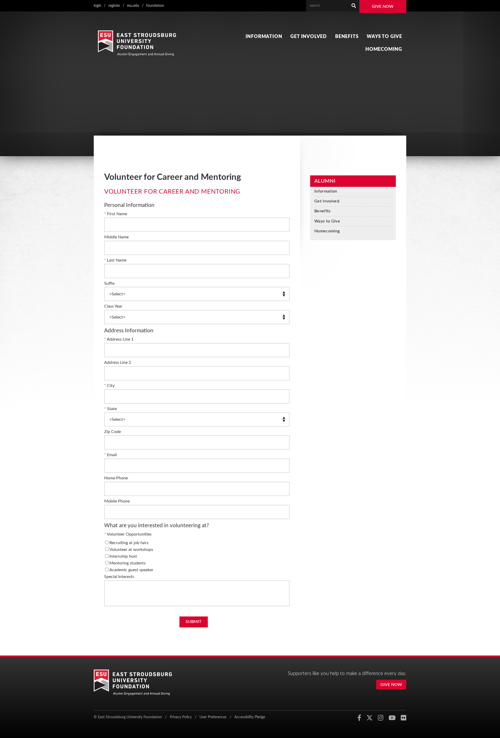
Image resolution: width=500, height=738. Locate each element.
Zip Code (112, 432)
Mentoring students (127, 563)
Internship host (123, 556)
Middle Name (116, 237)
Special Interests (119, 577)
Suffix (109, 283)
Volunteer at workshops (131, 550)
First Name (117, 214)
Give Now (382, 6)
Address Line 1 (120, 339)
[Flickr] (403, 718)
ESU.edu (133, 6)
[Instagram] (380, 718)
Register (114, 6)
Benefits (346, 36)
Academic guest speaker (131, 570)
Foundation (155, 6)
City (111, 386)
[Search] (353, 5)
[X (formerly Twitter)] (369, 718)
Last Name (116, 260)
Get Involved (308, 36)
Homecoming (383, 49)
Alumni (324, 181)
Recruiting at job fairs (128, 543)
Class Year (113, 306)
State (112, 409)
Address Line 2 (117, 362)
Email (112, 455)
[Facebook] (359, 718)
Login (97, 6)
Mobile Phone (117, 501)
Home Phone (116, 478)
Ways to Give (384, 36)
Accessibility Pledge (249, 717)
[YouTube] (392, 718)
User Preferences (213, 717)
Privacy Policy (181, 717)
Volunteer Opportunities (129, 534)
